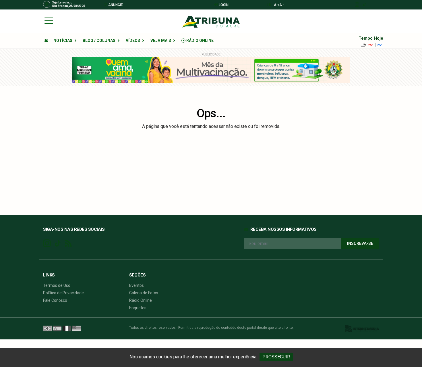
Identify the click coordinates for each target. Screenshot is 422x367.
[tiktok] (364, 4)
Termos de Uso (56, 285)
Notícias (62, 40)
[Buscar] (377, 21)
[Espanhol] (57, 328)
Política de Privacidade (63, 293)
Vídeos (133, 40)
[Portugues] (47, 328)
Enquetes (137, 307)
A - (281, 5)
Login (223, 5)
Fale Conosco (55, 300)
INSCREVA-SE (360, 243)
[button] (49, 20)
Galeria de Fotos (143, 293)
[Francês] (67, 328)
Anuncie (115, 5)
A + (276, 5)
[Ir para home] (46, 40)
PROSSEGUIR (276, 357)
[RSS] (68, 243)
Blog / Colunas (99, 40)
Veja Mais (160, 40)
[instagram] (357, 4)
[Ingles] (76, 328)
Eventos (136, 285)
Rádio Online (199, 40)
